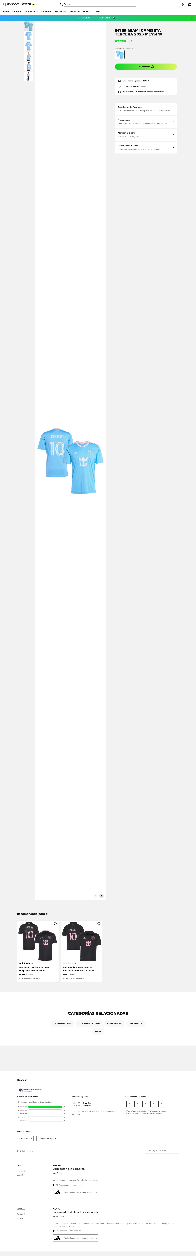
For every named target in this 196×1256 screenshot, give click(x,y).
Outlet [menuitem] (97, 11)
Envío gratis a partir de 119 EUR (136, 81)
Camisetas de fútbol (62, 1023)
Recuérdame (144, 67)
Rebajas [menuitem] (87, 11)
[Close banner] (192, 18)
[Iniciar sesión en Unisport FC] (183, 4)
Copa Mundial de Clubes (89, 1023)
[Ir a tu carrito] (189, 4)
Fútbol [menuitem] (6, 11)
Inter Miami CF (136, 1023)
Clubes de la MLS (114, 1023)
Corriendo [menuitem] (46, 11)
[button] (28, 36)
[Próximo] (101, 895)
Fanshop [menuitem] (16, 11)
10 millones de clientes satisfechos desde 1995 (143, 92)
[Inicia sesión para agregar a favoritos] (55, 924)
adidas (98, 1031)
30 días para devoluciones (134, 86)
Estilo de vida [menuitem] (60, 11)
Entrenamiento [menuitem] (31, 11)
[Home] (20, 4)
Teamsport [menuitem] (75, 11)
